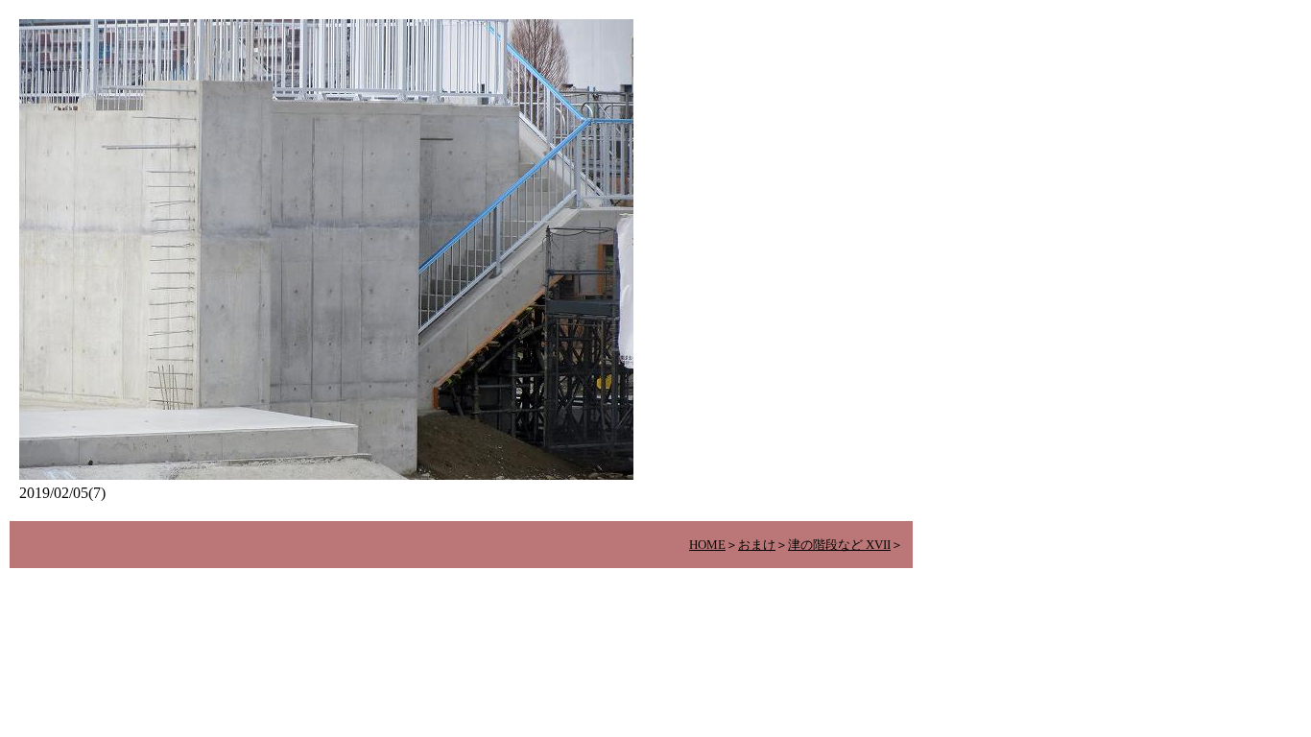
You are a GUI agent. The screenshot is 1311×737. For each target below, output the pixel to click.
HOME (707, 544)
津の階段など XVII (839, 544)
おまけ (756, 544)
